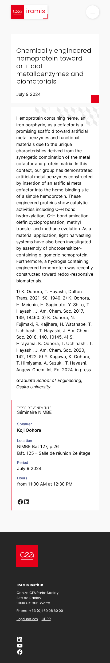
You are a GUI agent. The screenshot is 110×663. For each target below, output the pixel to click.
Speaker (24, 424)
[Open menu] (92, 12)
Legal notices (27, 619)
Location (24, 440)
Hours (22, 478)
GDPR (46, 619)
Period (22, 462)
